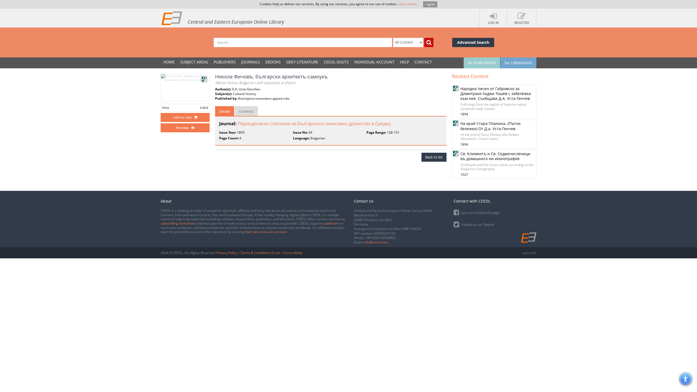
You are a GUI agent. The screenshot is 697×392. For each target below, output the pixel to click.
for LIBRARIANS (518, 62)
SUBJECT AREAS (194, 62)
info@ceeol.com (376, 242)
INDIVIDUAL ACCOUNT (374, 62)
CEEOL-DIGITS (336, 62)
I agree (430, 4)
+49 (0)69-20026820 (380, 237)
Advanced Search (473, 42)
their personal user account (266, 231)
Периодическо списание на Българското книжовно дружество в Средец (314, 124)
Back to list (434, 157)
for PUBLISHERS (482, 62)
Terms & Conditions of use (260, 252)
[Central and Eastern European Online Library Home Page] (223, 18)
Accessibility (293, 252)
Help (404, 62)
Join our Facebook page (480, 212)
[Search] (428, 42)
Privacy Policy (226, 252)
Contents (246, 111)
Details (224, 111)
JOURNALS (250, 62)
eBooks (273, 62)
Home (169, 62)
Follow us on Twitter (477, 224)
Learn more (407, 4)
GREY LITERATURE (302, 62)
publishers (332, 223)
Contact (423, 62)
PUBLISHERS (225, 62)
